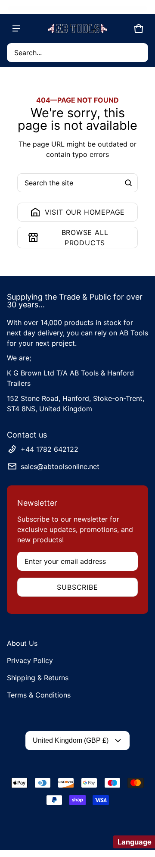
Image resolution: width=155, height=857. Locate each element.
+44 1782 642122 (49, 449)
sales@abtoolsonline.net (60, 466)
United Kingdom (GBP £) (70, 740)
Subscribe (77, 587)
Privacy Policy (30, 660)
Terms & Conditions (39, 695)
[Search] (128, 182)
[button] (77, 52)
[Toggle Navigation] (16, 28)
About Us (22, 643)
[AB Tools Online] (77, 28)
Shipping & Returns (37, 677)
